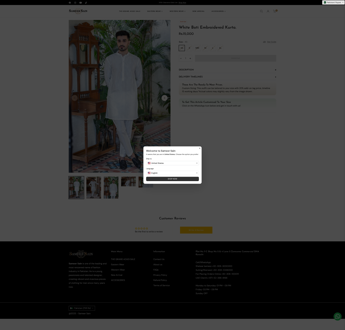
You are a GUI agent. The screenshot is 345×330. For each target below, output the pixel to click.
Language (150, 168)
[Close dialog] (199, 148)
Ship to (149, 159)
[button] (333, 2)
